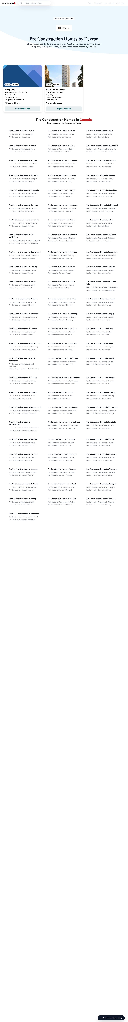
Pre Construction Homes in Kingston (100, 299)
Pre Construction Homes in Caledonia (24, 190)
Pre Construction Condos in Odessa (21, 384)
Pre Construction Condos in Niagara (98, 349)
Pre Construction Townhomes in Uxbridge (62, 457)
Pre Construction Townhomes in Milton (99, 332)
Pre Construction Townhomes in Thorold (99, 443)
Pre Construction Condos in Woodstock (22, 520)
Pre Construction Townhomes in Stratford (22, 443)
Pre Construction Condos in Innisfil (20, 288)
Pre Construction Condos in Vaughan (21, 475)
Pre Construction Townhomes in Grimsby (22, 270)
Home (56, 18)
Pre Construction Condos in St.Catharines (22, 430)
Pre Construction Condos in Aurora (59, 137)
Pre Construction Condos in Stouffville (99, 428)
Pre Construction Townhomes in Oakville (99, 361)
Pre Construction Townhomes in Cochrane (62, 208)
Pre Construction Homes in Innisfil (22, 282)
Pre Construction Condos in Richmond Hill (22, 413)
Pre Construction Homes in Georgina (62, 252)
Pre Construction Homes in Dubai (99, 220)
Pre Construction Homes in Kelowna (23, 299)
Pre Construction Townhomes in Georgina (61, 255)
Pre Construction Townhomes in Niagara (99, 347)
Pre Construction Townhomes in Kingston (100, 302)
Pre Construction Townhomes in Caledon (100, 179)
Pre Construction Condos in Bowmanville (99, 152)
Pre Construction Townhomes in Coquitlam (23, 223)
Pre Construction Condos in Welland (60, 490)
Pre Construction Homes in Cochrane (62, 205)
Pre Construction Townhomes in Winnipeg (100, 502)
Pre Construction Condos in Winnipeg (98, 505)
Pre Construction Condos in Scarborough (100, 413)
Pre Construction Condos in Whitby (20, 505)
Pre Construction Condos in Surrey (59, 445)
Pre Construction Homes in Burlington (24, 175)
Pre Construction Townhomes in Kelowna (22, 302)
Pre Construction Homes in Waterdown (101, 469)
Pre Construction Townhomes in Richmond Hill (24, 410)
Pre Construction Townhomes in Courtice (61, 223)
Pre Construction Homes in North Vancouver (22, 359)
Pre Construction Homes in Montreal (62, 343)
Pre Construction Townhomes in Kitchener (23, 317)
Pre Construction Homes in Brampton (62, 160)
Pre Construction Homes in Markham (62, 329)
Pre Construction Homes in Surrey (61, 439)
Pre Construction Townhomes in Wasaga (61, 472)
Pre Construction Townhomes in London (22, 332)
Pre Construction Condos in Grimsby (21, 273)
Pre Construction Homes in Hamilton (100, 267)
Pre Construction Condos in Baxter (20, 152)
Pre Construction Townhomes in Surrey (61, 443)
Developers (64, 18)
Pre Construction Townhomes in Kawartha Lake (102, 287)
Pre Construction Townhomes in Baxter (22, 149)
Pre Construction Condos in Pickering (98, 398)
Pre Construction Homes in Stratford (23, 439)
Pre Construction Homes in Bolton (61, 146)
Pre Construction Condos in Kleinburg (60, 320)
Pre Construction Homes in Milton (99, 329)
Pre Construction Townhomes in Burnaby (61, 179)
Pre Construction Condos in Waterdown (99, 475)
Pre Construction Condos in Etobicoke (99, 241)
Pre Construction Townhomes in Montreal (61, 347)
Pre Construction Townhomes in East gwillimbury (25, 240)
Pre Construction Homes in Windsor (62, 499)
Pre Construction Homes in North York (63, 358)
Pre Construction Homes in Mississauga (25, 343)
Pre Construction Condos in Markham (60, 335)
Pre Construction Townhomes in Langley (99, 317)
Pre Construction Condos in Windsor (60, 505)
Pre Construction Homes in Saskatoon (63, 407)
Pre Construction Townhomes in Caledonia (23, 193)
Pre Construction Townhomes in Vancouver (100, 457)
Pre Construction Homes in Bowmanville (102, 146)
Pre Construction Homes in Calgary (62, 190)
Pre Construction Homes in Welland (62, 484)
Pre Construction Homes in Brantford (101, 160)
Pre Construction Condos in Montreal (60, 349)
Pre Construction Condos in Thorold (98, 445)
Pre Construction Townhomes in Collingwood (101, 208)
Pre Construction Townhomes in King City (61, 302)
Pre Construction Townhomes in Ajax (21, 134)
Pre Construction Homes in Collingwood (102, 205)
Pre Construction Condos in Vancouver (99, 460)
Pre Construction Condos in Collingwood (99, 211)
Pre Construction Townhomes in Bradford (22, 164)
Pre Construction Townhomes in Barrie (99, 134)
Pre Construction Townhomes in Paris (60, 396)
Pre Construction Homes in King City (62, 299)
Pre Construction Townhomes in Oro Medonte (63, 381)
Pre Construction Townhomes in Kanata (61, 285)
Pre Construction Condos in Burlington (21, 181)
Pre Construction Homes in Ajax (21, 131)
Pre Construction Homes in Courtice (62, 220)
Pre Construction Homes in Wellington (101, 484)
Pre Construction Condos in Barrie (97, 137)
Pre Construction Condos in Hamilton (98, 273)
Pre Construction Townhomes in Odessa (22, 381)
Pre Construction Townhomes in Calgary (61, 193)
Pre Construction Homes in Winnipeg (101, 499)
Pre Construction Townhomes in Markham (61, 332)
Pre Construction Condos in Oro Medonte (61, 384)
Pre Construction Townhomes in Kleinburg (62, 317)
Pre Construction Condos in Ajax (19, 137)
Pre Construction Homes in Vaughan (23, 469)
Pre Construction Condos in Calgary (60, 196)
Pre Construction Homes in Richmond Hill (25, 407)
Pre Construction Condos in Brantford (98, 166)
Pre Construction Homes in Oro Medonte (64, 378)
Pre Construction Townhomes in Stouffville (100, 425)
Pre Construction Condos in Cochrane (60, 211)
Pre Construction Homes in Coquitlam (24, 220)
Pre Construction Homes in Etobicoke (101, 235)
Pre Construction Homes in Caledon (100, 175)
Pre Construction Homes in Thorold (100, 439)
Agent (117, 3)
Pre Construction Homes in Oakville (100, 358)
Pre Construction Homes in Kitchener (24, 314)
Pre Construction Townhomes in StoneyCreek (63, 425)
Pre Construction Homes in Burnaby (62, 175)
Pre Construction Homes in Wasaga (62, 469)
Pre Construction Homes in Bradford (23, 160)
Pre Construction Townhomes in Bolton (61, 149)
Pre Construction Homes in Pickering (101, 392)
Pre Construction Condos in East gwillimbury (23, 243)
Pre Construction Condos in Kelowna (21, 305)
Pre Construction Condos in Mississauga (22, 349)
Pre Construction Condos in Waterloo (21, 490)
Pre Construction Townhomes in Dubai (99, 223)
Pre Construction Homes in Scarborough (102, 407)
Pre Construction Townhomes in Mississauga (23, 347)
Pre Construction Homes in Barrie (99, 131)
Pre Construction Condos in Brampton (60, 166)
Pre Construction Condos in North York (60, 364)
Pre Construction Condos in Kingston (98, 305)
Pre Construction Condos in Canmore (21, 211)
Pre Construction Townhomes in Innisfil (22, 285)
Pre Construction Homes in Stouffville (101, 422)
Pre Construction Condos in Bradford (21, 166)
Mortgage (111, 3)
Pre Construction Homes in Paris (61, 392)
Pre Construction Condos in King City (60, 305)
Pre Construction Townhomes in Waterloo (23, 487)
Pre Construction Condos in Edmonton (60, 241)
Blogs (105, 3)
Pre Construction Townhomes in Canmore (23, 208)
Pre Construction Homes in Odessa (23, 378)
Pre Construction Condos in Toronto (21, 460)
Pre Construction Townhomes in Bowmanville (101, 149)
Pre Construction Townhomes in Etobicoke (100, 238)
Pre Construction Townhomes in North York (62, 361)
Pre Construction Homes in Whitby (22, 499)
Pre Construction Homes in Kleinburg (62, 314)
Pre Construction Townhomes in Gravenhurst (101, 255)
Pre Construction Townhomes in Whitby (22, 502)
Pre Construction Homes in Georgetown (25, 252)
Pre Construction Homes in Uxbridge (62, 454)
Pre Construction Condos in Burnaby (60, 181)
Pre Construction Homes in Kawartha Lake (101, 283)
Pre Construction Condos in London (21, 335)
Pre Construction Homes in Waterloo (23, 484)
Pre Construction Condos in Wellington (99, 490)
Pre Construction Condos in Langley (98, 320)
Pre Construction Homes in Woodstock (24, 514)
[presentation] (34, 3)
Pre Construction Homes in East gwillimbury (21, 236)
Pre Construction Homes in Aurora (61, 131)
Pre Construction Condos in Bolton (59, 152)
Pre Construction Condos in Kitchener (21, 320)
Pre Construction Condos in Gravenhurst (99, 258)
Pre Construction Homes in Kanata (61, 282)
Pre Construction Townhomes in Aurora (61, 134)
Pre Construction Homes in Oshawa (100, 378)
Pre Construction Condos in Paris (59, 398)
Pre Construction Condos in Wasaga (60, 475)
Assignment (98, 3)
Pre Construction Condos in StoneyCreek (61, 428)
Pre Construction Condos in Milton (97, 335)
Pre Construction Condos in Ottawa (20, 398)
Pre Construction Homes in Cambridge (101, 190)
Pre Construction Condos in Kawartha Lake (100, 290)
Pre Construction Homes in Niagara (100, 343)
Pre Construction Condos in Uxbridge (60, 460)
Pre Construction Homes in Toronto (23, 454)
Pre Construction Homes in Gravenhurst (102, 252)
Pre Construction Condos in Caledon (98, 181)
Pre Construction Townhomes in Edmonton (62, 238)
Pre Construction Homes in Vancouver (101, 454)
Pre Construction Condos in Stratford (21, 445)
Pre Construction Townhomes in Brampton (62, 164)
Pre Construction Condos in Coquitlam (21, 226)
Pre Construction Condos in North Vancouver (24, 369)
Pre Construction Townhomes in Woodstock (23, 517)
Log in (124, 3)
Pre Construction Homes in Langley (100, 314)
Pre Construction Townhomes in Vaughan (22, 472)
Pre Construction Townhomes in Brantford (100, 164)
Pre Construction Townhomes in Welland (61, 487)
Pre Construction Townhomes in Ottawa (22, 396)
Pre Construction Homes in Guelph (61, 267)
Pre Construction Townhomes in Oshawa (99, 381)
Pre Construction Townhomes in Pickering (100, 396)
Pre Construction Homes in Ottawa (23, 392)
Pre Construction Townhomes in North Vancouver (21, 365)
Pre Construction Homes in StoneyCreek (64, 422)
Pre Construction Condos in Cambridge (99, 196)
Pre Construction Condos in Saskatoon (60, 413)
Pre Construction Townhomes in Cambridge (100, 193)
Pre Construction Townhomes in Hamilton (100, 270)
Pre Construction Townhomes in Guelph (61, 270)
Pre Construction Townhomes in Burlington (23, 179)
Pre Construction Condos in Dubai (97, 226)
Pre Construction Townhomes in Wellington (100, 487)
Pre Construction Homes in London (23, 329)
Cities (89, 3)
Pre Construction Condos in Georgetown (22, 258)
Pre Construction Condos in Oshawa (98, 384)
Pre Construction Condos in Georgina (60, 258)
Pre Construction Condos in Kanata (59, 288)
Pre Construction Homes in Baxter (22, 146)
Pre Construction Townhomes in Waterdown (101, 472)
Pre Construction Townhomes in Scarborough (101, 410)
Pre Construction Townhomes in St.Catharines (24, 428)
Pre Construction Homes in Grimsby (23, 267)
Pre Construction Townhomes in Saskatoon (62, 410)
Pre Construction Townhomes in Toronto (22, 457)
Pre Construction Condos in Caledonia (21, 196)
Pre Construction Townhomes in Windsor (61, 502)
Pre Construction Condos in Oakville (98, 364)
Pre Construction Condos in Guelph (59, 273)
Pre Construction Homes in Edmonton (62, 235)
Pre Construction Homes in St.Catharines (19, 423)
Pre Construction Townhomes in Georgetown (24, 255)
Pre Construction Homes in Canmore (23, 205)
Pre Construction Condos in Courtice (60, 226)
